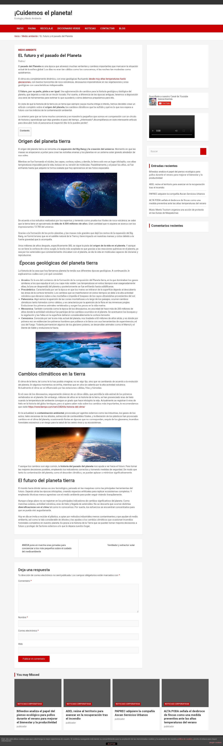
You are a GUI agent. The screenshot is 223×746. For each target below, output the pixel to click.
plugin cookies (215, 742)
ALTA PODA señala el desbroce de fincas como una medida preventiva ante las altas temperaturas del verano (184, 716)
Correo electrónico (28, 630)
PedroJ (21, 61)
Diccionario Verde (68, 28)
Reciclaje (46, 28)
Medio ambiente (27, 50)
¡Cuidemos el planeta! (43, 12)
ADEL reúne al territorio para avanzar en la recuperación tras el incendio (87, 714)
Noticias (90, 28)
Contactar (107, 28)
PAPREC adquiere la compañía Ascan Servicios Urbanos (177, 194)
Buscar (203, 151)
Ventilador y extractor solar (121, 545)
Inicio (20, 28)
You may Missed (28, 675)
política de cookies (185, 739)
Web (20, 644)
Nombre (23, 617)
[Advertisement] (172, 66)
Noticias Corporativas (30, 704)
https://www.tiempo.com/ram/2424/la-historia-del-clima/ (56, 406)
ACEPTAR (111, 744)
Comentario (25, 581)
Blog (122, 28)
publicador (22, 726)
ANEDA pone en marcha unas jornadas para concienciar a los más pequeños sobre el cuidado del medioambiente (47, 548)
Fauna (32, 28)
